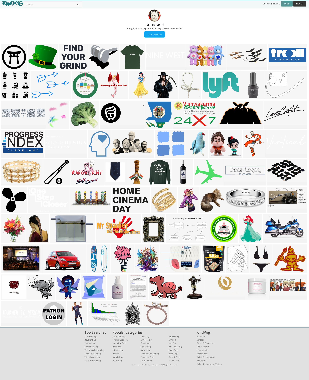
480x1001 (72, 325)
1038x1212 (140, 272)
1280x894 (35, 98)
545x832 (127, 325)
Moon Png (145, 350)
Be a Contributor (271, 4)
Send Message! (154, 34)
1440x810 (48, 272)
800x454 (271, 184)
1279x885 (6, 272)
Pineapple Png (175, 346)
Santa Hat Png (119, 343)
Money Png (174, 336)
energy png (89, 343)
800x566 (159, 156)
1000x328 (49, 156)
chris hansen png (92, 360)
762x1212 (92, 272)
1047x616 (178, 127)
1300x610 (267, 242)
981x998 (5, 211)
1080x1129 (77, 98)
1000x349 (6, 325)
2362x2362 (230, 211)
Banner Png (174, 360)
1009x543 (210, 298)
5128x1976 (269, 127)
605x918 (189, 298)
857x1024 (254, 272)
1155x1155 (154, 184)
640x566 (198, 184)
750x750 (5, 68)
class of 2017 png (92, 353)
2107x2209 (61, 298)
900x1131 (248, 156)
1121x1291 (207, 272)
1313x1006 (76, 184)
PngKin (115, 353)
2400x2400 (273, 68)
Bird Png (172, 343)
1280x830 (269, 98)
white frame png (92, 357)
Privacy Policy (203, 350)
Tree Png (144, 343)
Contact (200, 340)
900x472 (223, 127)
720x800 (182, 211)
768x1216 (116, 272)
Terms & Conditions (205, 343)
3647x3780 (150, 127)
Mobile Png (117, 357)
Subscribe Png (119, 336)
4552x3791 (33, 68)
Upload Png (202, 353)
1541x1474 (75, 127)
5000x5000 (104, 98)
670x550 (213, 156)
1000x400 (32, 211)
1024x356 (270, 156)
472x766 (191, 156)
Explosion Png (146, 357)
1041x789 (164, 272)
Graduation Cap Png (149, 353)
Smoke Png (145, 346)
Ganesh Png (174, 357)
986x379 (231, 68)
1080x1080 (75, 211)
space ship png (91, 346)
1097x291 (229, 184)
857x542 (5, 156)
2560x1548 (117, 156)
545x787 (131, 184)
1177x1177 (6, 184)
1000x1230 (110, 184)
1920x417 (6, 127)
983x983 (92, 156)
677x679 (214, 242)
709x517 (92, 325)
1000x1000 (125, 68)
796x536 (191, 68)
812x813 (85, 298)
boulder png (90, 340)
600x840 (183, 98)
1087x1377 (244, 242)
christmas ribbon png (94, 350)
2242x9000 (177, 184)
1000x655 (171, 242)
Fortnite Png (146, 360)
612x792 (132, 298)
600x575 (5, 298)
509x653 (230, 272)
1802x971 (101, 242)
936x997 (157, 98)
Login (287, 4)
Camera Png (146, 340)
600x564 (5, 98)
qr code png (90, 336)
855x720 (93, 68)
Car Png (172, 340)
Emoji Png (173, 350)
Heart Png (117, 360)
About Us (201, 336)
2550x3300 (32, 298)
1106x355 (150, 68)
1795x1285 (117, 211)
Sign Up (299, 4)
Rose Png (116, 346)
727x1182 (134, 98)
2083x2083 (112, 298)
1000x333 (274, 298)
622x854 (30, 242)
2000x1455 (207, 98)
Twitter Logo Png (120, 340)
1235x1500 (6, 242)
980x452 (104, 127)
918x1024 (278, 272)
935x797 (51, 127)
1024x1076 (205, 211)
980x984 (48, 184)
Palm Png (144, 336)
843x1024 (147, 242)
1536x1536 (64, 68)
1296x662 (272, 211)
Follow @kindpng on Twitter (209, 364)
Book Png (173, 353)
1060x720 (153, 298)
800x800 (245, 98)
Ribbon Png (117, 350)
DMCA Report (203, 346)
